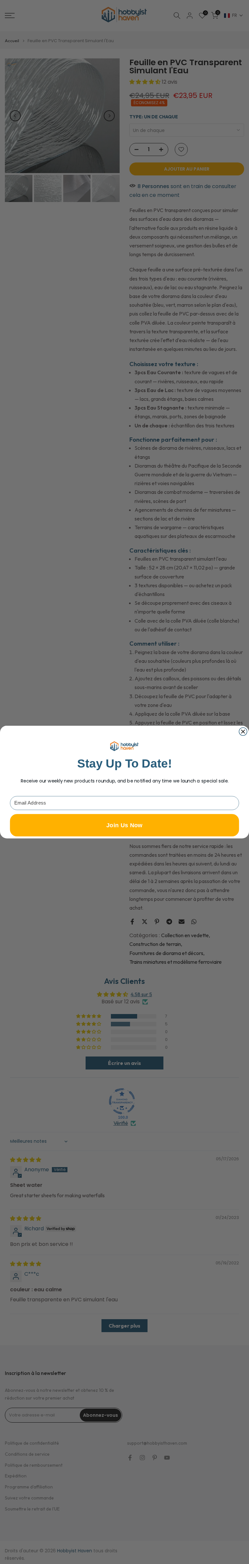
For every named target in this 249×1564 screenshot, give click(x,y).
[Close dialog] (243, 732)
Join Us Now (124, 825)
